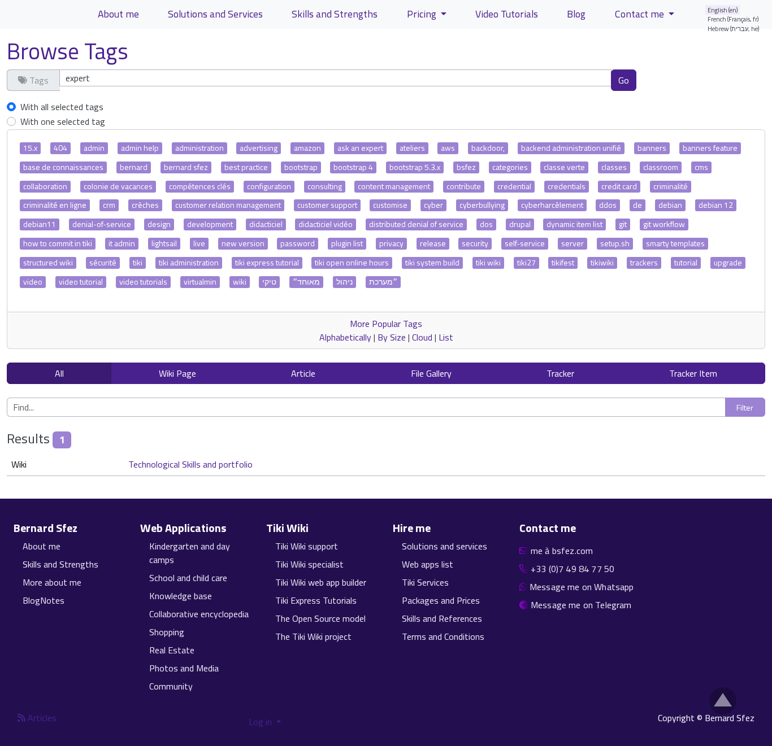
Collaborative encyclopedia (199, 614)
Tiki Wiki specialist (309, 564)
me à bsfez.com (562, 550)
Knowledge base (180, 596)
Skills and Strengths (335, 13)
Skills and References (442, 618)
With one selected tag (62, 121)
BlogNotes (43, 600)
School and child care (188, 577)
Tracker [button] (560, 373)
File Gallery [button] (431, 373)
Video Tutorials (506, 13)
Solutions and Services (215, 13)
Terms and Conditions (443, 636)
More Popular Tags (386, 323)
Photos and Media (184, 668)
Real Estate (171, 650)
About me (118, 13)
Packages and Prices (441, 600)
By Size (392, 337)
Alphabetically (345, 337)
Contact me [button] (640, 13)
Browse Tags (67, 51)
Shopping (166, 632)
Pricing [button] (423, 13)
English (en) (723, 10)
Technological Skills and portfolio (190, 464)
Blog (576, 13)
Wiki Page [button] (177, 373)
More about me (52, 582)
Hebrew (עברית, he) (734, 28)
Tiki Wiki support (306, 546)
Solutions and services (444, 546)
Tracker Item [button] (693, 373)
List (446, 337)
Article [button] (303, 373)
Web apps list (427, 564)
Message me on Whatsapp (582, 587)
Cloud (422, 337)
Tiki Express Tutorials (316, 600)
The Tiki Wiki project (313, 636)
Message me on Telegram (581, 605)
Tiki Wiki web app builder (320, 582)
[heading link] (83, 528)
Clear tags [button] (676, 79)
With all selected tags (61, 107)
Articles (41, 718)
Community (171, 686)
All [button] (59, 373)
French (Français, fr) (733, 19)
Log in (261, 721)
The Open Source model (320, 618)
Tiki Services (425, 582)
